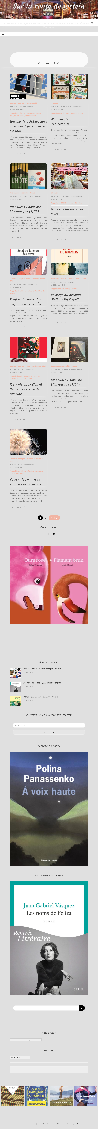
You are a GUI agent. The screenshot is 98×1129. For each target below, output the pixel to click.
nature (29, 378)
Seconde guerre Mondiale (26, 115)
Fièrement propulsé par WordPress (21, 1124)
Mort (35, 471)
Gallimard (60, 289)
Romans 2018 (32, 103)
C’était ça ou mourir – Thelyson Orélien (40, 697)
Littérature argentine (33, 113)
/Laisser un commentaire (72, 107)
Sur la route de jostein (49, 6)
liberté (31, 291)
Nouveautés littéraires (73, 203)
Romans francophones (77, 278)
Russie (74, 289)
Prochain (54, 518)
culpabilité (19, 376)
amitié (18, 291)
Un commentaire (27, 370)
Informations (55, 193)
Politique (68, 289)
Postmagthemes (84, 1124)
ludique (80, 113)
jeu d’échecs (20, 113)
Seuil (37, 291)
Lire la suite (16, 153)
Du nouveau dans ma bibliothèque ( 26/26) (42, 669)
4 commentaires (27, 465)
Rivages (13, 115)
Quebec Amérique (17, 473)
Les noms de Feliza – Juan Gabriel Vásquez (42, 683)
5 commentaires (27, 107)
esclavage (28, 376)
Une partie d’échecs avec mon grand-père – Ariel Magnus (28, 126)
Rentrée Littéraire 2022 (59, 278)
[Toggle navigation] (2, 34)
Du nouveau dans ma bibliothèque (23, 193)
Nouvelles (30, 366)
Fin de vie (36, 376)
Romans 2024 (40, 366)
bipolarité (24, 291)
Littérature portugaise (18, 378)
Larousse (73, 113)
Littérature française (17, 278)
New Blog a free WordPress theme (58, 1124)
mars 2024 (61, 203)
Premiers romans (32, 278)
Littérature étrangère (18, 103)
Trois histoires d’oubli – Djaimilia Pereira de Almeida (27, 389)
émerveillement (21, 471)
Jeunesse (54, 103)
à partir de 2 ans (63, 113)
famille (30, 471)
